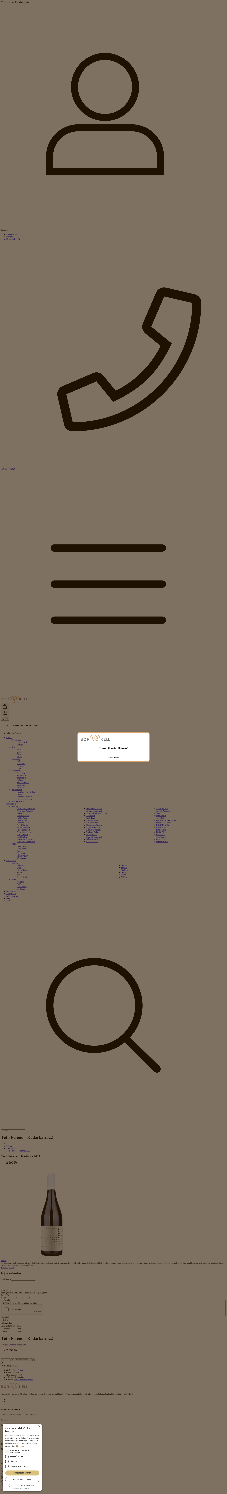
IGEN (116, 757)
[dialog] (22, 1457)
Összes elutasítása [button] (22, 1480)
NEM (110, 757)
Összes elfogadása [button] (22, 1473)
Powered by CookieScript (22, 1489)
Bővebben (20, 1446)
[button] (22, 1485)
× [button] (39, 1426)
